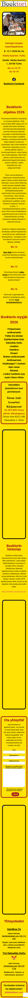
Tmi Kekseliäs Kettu (14, 953)
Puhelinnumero (14, 755)
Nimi (14, 750)
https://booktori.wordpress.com (14, 592)
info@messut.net (10, 966)
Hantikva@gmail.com (10, 936)
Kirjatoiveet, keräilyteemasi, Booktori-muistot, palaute (14, 767)
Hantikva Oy (14, 929)
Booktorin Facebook (14, 83)
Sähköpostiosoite (14, 761)
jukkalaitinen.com (14, 992)
